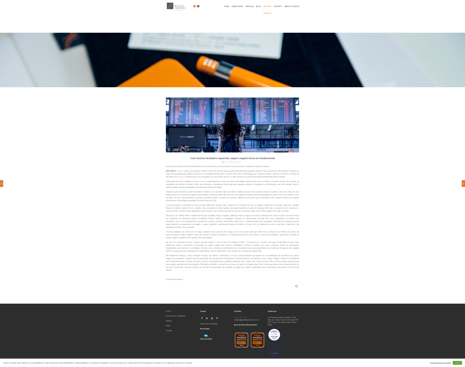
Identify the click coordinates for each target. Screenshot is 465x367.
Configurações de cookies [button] (440, 363)
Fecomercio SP (181, 177)
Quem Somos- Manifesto (176, 316)
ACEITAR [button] (457, 363)
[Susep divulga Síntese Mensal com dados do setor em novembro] (1, 183)
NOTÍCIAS (267, 6)
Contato (169, 330)
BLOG (258, 6)
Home (226, 6)
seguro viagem (200, 181)
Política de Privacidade (208, 324)
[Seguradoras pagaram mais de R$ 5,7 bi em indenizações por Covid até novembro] (463, 183)
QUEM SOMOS (237, 6)
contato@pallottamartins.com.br (246, 320)
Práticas (169, 321)
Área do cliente (291, 6)
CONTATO (278, 6)
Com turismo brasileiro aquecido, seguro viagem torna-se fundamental (232, 158)
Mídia (168, 326)
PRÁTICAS (250, 6)
